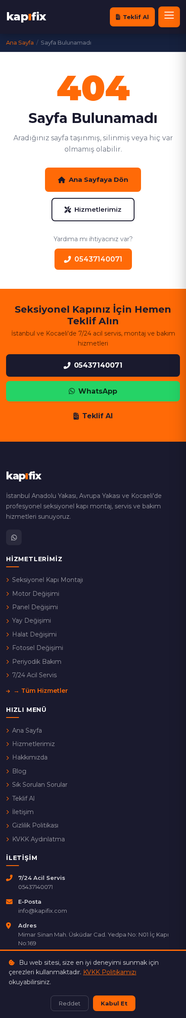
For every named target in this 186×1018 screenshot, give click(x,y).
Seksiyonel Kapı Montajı (47, 580)
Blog (19, 771)
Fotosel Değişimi (37, 648)
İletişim (23, 812)
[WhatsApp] (14, 537)
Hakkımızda (30, 757)
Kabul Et (114, 1003)
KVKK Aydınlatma (38, 839)
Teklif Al (136, 16)
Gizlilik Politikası (35, 825)
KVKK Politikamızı (109, 972)
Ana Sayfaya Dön (98, 179)
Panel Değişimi (35, 607)
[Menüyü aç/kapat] (169, 16)
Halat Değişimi (34, 634)
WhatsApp (97, 391)
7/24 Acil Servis (34, 675)
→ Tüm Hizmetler (40, 691)
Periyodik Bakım (36, 662)
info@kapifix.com (42, 910)
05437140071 (98, 259)
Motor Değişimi (35, 594)
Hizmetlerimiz (98, 209)
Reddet (69, 1003)
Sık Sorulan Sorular (39, 785)
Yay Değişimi (31, 620)
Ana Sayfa (27, 730)
